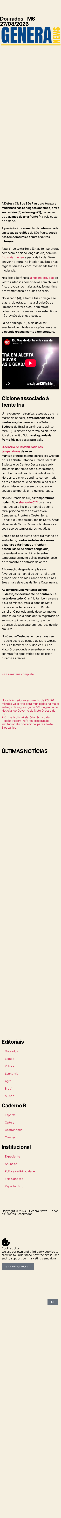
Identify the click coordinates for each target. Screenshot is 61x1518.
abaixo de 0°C (28, 502)
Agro (8, 1081)
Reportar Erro (14, 1186)
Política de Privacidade (20, 1171)
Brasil (8, 1088)
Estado (9, 1058)
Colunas (10, 1137)
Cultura (9, 1122)
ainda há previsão (42, 277)
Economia (11, 1073)
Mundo (9, 1096)
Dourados (11, 1051)
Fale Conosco (14, 1178)
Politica (9, 1066)
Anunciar (11, 1164)
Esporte (10, 1115)
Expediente (12, 1156)
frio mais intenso (13, 257)
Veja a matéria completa (18, 674)
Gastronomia (13, 1130)
